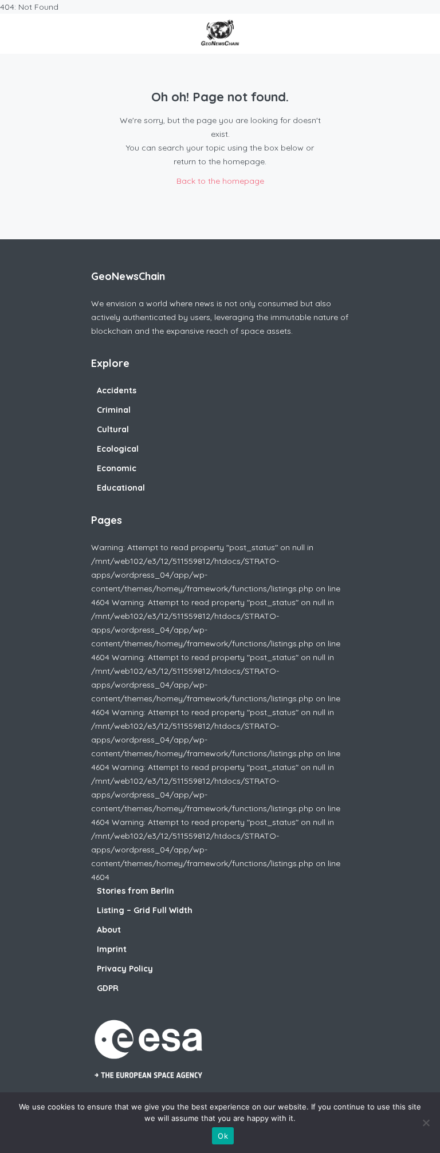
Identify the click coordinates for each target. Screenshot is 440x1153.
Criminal (114, 410)
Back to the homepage (220, 181)
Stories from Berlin (135, 891)
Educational (121, 488)
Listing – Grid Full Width (144, 910)
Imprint (112, 949)
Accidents (116, 390)
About (109, 930)
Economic (116, 468)
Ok (223, 1135)
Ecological (118, 449)
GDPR (108, 988)
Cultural (113, 429)
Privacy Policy (125, 969)
